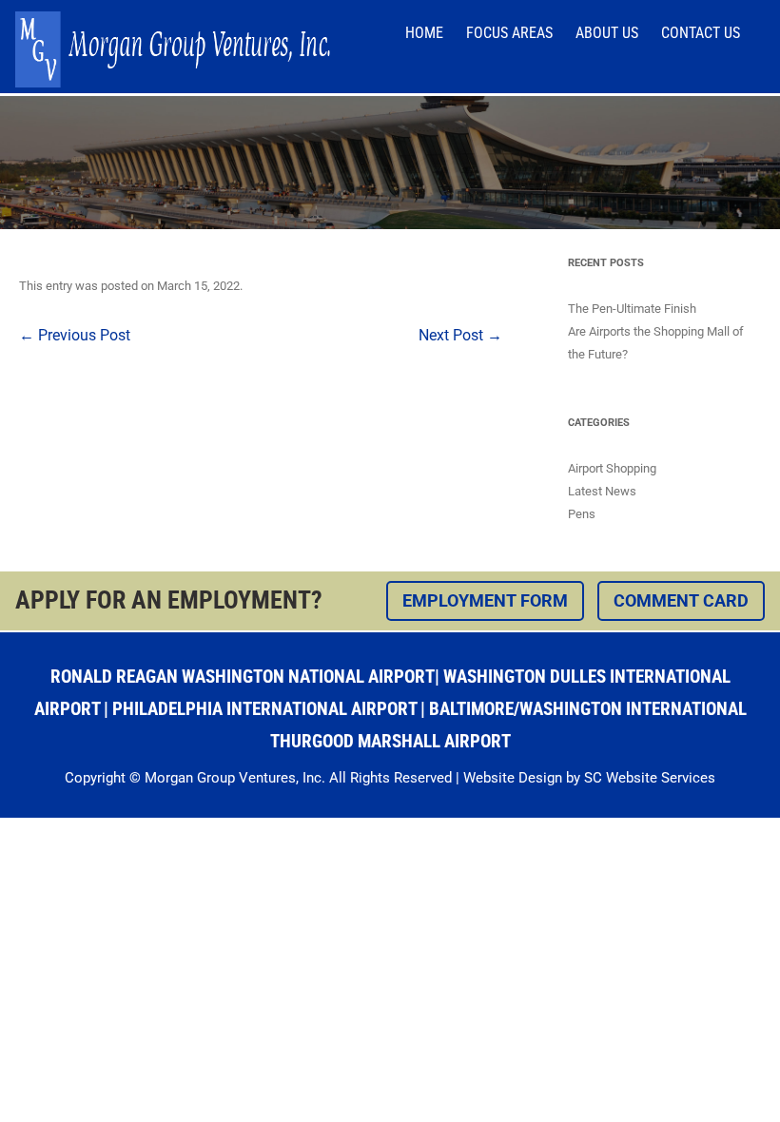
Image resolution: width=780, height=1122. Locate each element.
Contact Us (700, 33)
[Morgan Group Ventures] (172, 82)
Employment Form (485, 600)
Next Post (460, 335)
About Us (606, 33)
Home (424, 33)
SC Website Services (649, 777)
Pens (581, 514)
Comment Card (681, 600)
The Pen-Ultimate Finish (632, 308)
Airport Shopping (612, 468)
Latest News (602, 491)
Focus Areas (509, 33)
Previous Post (74, 335)
